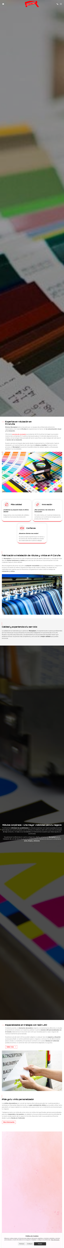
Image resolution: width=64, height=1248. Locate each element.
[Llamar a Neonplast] (57, 4)
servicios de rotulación (19, 434)
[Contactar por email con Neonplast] (3, 4)
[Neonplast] (32, 4)
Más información (9, 1122)
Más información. (55, 1239)
